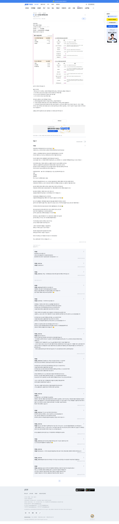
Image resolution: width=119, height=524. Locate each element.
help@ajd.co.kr (45, 505)
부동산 (58, 8)
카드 (44, 8)
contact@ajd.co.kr (33, 505)
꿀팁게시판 (43, 4)
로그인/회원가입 (91, 4)
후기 (48, 4)
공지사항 (31, 493)
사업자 (78, 6)
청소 (53, 8)
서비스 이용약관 (34, 517)
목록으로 (59, 120)
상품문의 (44, 13)
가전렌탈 (33, 8)
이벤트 (52, 4)
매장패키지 (80, 8)
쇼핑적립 (87, 8)
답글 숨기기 (36, 247)
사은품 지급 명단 (42, 493)
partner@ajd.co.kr (32, 506)
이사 (48, 8)
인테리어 (64, 8)
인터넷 (27, 8)
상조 (69, 8)
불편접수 (58, 4)
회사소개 (26, 493)
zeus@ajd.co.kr (38, 503)
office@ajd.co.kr (45, 506)
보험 (74, 8)
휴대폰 (39, 8)
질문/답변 (36, 4)
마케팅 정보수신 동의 (41, 517)
